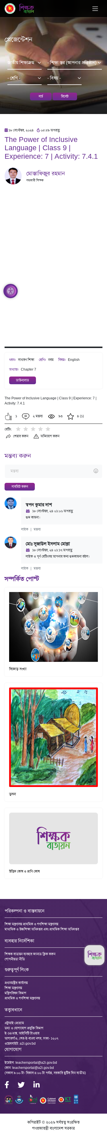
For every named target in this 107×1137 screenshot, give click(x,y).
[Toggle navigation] (95, 9)
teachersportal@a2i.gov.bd (36, 1063)
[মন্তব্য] (53, 471)
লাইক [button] (24, 529)
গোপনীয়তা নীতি (15, 959)
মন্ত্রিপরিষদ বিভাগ (15, 993)
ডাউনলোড (22, 380)
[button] (8, 416)
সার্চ (41, 96)
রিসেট (64, 96)
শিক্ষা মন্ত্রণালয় (13, 988)
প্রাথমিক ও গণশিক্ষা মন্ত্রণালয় (22, 998)
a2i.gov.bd (28, 1044)
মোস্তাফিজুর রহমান (45, 173)
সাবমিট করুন (19, 487)
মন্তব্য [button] (37, 529)
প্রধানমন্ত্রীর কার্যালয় (16, 983)
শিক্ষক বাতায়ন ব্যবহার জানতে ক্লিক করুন (30, 954)
